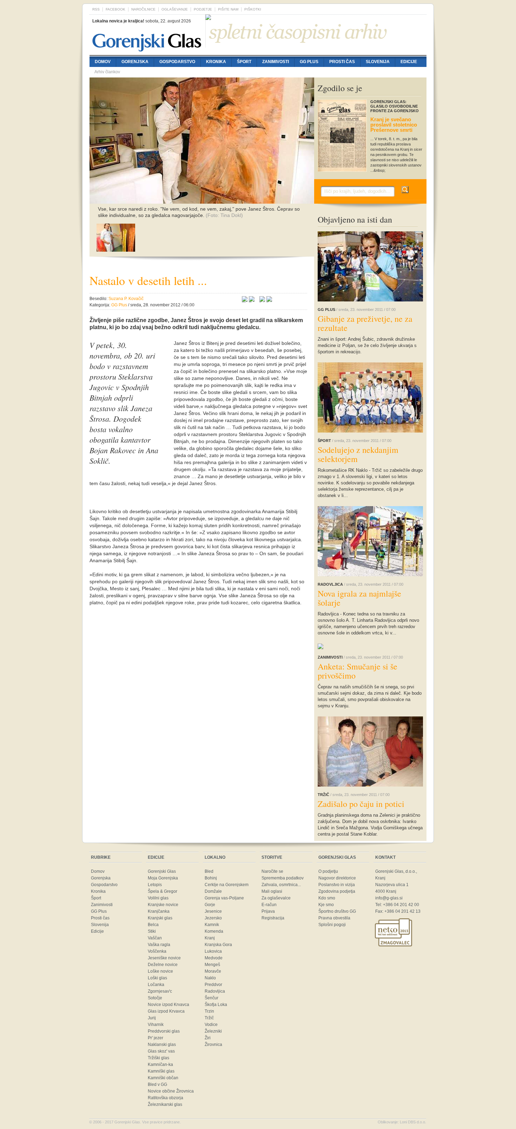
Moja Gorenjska (163, 878)
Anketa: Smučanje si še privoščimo (357, 671)
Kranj (210, 938)
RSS (96, 9)
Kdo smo (326, 898)
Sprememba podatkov (283, 878)
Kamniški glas (161, 1071)
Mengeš (212, 964)
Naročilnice (143, 9)
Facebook (115, 9)
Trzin (209, 1011)
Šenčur (211, 997)
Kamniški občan (163, 1077)
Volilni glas (158, 898)
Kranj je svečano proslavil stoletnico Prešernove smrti (393, 124)
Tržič (209, 1017)
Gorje (210, 904)
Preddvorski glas (164, 1031)
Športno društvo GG (337, 911)
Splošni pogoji (332, 924)
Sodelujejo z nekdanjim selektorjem (358, 454)
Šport (244, 61)
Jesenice (213, 911)
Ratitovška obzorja (165, 1097)
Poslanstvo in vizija (336, 884)
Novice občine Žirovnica (171, 1091)
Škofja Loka (216, 1004)
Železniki (213, 1031)
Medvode (214, 957)
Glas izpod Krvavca (166, 1011)
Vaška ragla (159, 944)
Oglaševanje (174, 9)
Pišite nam (228, 9)
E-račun (269, 904)
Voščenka (157, 951)
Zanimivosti (275, 61)
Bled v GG (157, 1084)
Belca (153, 924)
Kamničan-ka (160, 1064)
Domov (103, 61)
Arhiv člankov (107, 71)
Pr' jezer (155, 1037)
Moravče (213, 971)
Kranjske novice (163, 904)
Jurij (152, 1017)
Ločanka (156, 984)
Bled (209, 871)
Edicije (409, 61)
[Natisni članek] (269, 300)
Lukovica (213, 951)
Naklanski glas (162, 1044)
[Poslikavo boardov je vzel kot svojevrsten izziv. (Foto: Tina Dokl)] (116, 250)
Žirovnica (213, 1044)
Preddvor (213, 984)
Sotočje (155, 997)
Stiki (152, 931)
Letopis (155, 884)
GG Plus (309, 61)
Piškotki (252, 9)
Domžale (213, 891)
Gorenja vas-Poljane (224, 898)
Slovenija (378, 61)
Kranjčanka (159, 911)
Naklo (210, 977)
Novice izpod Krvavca (168, 1004)
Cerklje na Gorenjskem (227, 884)
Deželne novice (163, 964)
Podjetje (203, 9)
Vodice (211, 1024)
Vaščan (155, 938)
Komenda (214, 931)
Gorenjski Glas (162, 871)
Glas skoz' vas (161, 1051)
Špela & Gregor (162, 891)
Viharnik (156, 1024)
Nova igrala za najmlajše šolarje (359, 598)
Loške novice (160, 971)
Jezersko (213, 918)
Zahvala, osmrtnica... (281, 884)
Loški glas (157, 977)
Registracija (273, 918)
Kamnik (212, 924)
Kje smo (326, 904)
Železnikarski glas (165, 1104)
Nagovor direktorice (337, 878)
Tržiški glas (158, 1057)
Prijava (268, 911)
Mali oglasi (272, 891)
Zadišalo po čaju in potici (361, 803)
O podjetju (328, 871)
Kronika (216, 61)
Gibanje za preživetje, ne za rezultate (365, 323)
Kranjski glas (160, 918)
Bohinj (211, 878)
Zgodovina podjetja (336, 891)
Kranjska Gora (218, 944)
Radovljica (215, 991)
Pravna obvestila (334, 918)
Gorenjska (134, 61)
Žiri (208, 1037)
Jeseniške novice (164, 957)
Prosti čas (342, 61)
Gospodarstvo (177, 61)
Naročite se (272, 871)
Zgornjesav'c (160, 991)
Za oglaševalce (276, 898)
